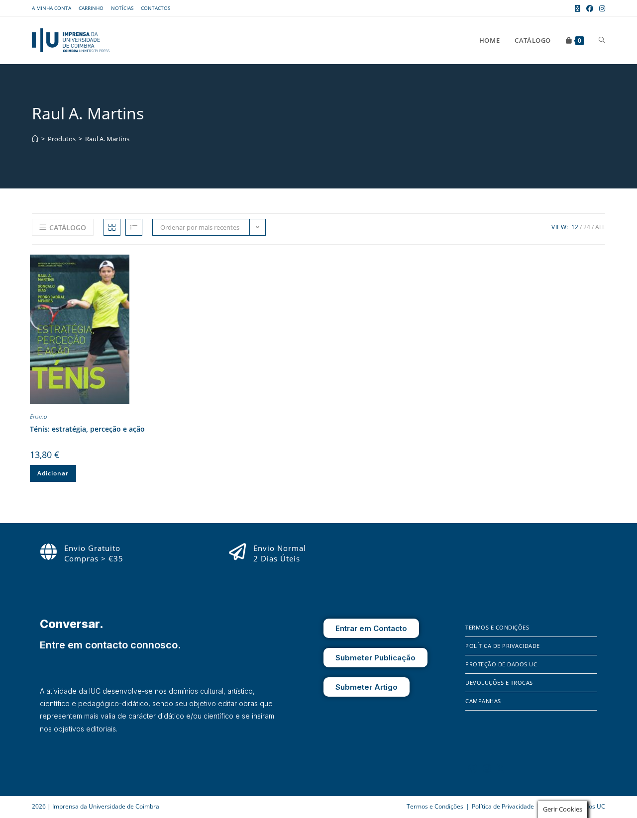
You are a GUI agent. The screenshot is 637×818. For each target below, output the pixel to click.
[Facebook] (472, 768)
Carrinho (91, 7)
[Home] (35, 138)
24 (586, 227)
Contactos (155, 7)
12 (574, 227)
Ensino (38, 416)
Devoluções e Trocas (499, 682)
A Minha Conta (51, 7)
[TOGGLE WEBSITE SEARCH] (602, 40)
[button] (208, 264)
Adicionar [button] (53, 473)
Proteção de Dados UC (501, 664)
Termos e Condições (497, 627)
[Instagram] (487, 768)
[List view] (133, 227)
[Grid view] (112, 227)
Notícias (122, 7)
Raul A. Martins (107, 138)
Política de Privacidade (502, 645)
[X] (500, 768)
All (600, 227)
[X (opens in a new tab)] (577, 8)
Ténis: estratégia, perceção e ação (87, 429)
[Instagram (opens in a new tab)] (600, 8)
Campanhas (483, 701)
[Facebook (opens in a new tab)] (589, 8)
